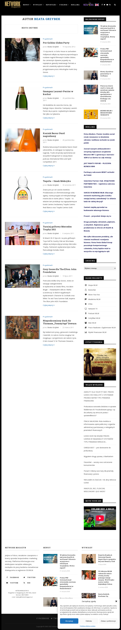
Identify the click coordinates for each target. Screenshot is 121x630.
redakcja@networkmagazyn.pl (24, 597)
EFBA (90, 304)
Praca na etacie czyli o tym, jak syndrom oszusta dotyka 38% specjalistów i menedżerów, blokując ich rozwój (107, 93)
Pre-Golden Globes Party (56, 42)
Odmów (89, 621)
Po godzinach (48, 39)
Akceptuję (69, 621)
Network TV (92, 309)
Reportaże (51, 5)
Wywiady (37, 5)
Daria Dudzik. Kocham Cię (104, 595)
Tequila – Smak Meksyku (57, 181)
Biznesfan (92, 290)
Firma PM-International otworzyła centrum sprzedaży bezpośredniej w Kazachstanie (107, 55)
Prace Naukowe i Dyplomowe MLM (102, 327)
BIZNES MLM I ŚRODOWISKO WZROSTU (106, 113)
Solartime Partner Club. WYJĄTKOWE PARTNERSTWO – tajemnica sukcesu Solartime (99, 184)
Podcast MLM (93, 313)
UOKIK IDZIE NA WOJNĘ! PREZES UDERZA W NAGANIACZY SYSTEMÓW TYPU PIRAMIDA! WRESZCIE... (98, 439)
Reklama (75, 5)
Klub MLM (92, 323)
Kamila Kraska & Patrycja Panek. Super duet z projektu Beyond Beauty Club (107, 558)
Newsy (26, 5)
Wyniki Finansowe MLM (97, 332)
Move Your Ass (94, 294)
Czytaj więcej (48, 76)
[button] (116, 601)
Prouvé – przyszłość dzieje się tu (97, 216)
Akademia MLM (94, 299)
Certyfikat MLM (94, 318)
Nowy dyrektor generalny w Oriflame (106, 74)
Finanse (63, 5)
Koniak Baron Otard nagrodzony (54, 134)
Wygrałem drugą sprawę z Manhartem (98, 456)
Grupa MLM (92, 285)
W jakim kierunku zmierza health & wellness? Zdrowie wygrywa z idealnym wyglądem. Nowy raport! (108, 32)
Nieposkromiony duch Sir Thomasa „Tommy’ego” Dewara (59, 322)
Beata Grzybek (30, 28)
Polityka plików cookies (87, 626)
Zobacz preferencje (108, 621)
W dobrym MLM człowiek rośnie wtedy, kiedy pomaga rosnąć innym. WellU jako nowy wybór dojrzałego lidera (106, 577)
